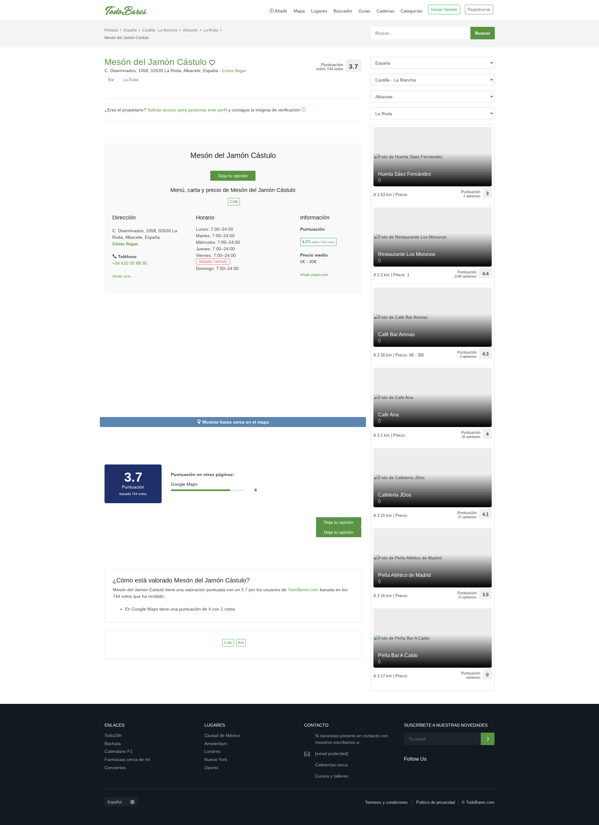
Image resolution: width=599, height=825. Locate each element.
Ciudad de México (222, 735)
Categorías (411, 10)
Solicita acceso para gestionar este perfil (187, 109)
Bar (111, 79)
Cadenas (385, 10)
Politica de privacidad (435, 802)
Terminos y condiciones (386, 802)
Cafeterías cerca (331, 764)
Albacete (190, 30)
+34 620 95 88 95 (129, 263)
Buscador (343, 10)
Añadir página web (314, 275)
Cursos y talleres (331, 775)
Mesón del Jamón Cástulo (157, 62)
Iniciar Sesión (444, 9)
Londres (212, 751)
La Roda (210, 30)
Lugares (319, 10)
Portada (111, 30)
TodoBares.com (303, 589)
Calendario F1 (119, 751)
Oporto (211, 767)
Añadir (280, 10)
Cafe (234, 201)
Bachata (113, 743)
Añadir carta (121, 276)
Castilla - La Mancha (159, 30)
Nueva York (215, 759)
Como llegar (234, 70)
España (130, 30)
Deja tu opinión (233, 175)
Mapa (299, 10)
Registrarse (479, 9)
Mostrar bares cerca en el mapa (235, 422)
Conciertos (115, 767)
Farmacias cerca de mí (127, 759)
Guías (364, 10)
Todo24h (113, 735)
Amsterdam (215, 743)
